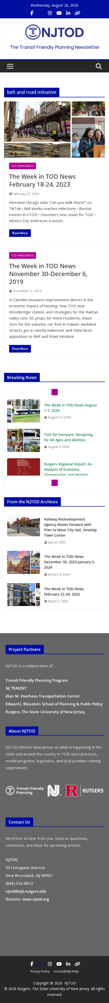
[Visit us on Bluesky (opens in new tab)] (77, 13)
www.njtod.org (35, 899)
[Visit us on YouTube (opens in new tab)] (59, 13)
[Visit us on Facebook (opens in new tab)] (31, 13)
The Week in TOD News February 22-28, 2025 (64, 591)
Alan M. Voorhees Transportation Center (43, 695)
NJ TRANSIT (16, 688)
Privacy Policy (40, 971)
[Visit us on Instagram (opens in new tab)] (49, 13)
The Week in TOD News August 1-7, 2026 (70, 408)
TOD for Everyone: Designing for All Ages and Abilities (68, 437)
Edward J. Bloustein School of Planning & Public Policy (54, 703)
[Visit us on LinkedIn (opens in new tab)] (68, 13)
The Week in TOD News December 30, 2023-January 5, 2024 (69, 562)
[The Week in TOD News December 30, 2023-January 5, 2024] (23, 565)
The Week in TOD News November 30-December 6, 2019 (48, 274)
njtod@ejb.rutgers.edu (26, 891)
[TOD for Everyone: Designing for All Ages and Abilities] (23, 440)
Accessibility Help (66, 971)
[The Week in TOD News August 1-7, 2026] (23, 410)
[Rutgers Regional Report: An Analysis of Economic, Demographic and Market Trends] (23, 469)
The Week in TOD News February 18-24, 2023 (42, 180)
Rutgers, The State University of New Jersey (45, 711)
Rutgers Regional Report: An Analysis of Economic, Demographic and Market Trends (68, 472)
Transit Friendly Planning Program (37, 680)
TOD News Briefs (22, 166)
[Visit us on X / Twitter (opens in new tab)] (40, 13)
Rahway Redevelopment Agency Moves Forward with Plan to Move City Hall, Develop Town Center (70, 527)
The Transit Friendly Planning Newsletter (54, 47)
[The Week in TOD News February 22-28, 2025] (23, 595)
